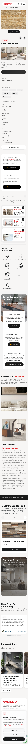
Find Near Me (15, 147)
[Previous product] (2, 517)
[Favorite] (24, 38)
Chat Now (15, 344)
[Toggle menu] (23, 4)
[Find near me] (21, 4)
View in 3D (15, 31)
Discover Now (9, 569)
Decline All (14, 734)
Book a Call (15, 325)
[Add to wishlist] (25, 522)
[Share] (20, 38)
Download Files (13, 187)
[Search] (18, 4)
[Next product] (25, 517)
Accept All (14, 739)
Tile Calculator (12, 167)
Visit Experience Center (15, 364)
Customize (14, 730)
